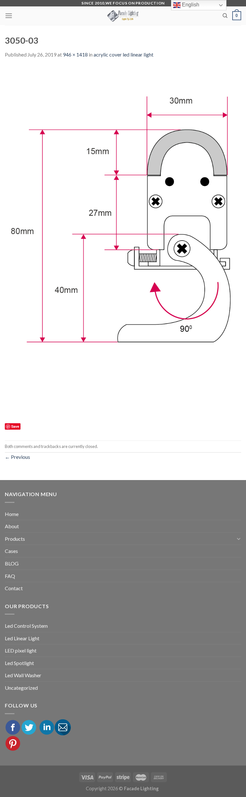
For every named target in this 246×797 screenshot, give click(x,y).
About (12, 526)
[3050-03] (123, 243)
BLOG (12, 563)
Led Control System (26, 626)
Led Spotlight (19, 663)
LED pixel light (21, 650)
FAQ (10, 576)
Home (12, 514)
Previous (17, 457)
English (190, 4)
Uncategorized (21, 688)
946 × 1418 (75, 54)
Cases (11, 551)
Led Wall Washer (23, 675)
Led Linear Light (22, 638)
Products (15, 539)
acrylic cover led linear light (123, 54)
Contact (14, 588)
